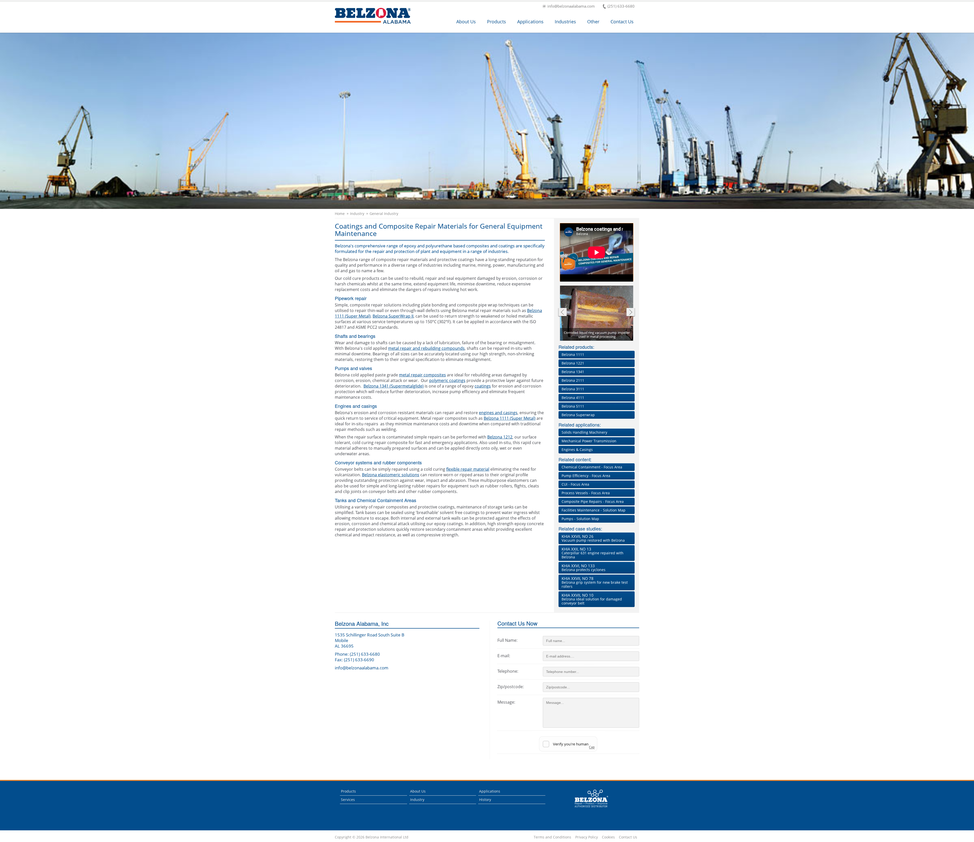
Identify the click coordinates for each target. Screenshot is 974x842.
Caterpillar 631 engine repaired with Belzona (592, 552)
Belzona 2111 (573, 380)
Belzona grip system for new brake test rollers (595, 582)
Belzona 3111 (573, 389)
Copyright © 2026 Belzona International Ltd (371, 837)
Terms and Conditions (552, 837)
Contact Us (622, 22)
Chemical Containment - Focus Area (592, 467)
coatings (483, 386)
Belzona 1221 (573, 363)
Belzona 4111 (573, 397)
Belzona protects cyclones (583, 567)
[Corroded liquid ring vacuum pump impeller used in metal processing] (597, 313)
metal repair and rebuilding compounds (426, 348)
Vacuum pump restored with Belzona (593, 538)
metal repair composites (422, 375)
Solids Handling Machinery (584, 432)
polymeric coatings (447, 380)
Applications (530, 22)
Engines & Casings (577, 449)
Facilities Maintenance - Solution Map (593, 510)
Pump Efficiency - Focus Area (586, 475)
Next (630, 312)
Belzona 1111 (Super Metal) (509, 418)
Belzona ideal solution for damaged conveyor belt (592, 599)
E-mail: (503, 655)
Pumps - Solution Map (580, 518)
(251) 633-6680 (621, 6)
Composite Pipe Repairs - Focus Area (593, 501)
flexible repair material (467, 469)
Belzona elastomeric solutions (390, 475)
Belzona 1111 (573, 354)
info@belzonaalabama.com (571, 6)
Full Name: (507, 640)
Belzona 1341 (573, 371)
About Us (466, 22)
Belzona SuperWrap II (393, 316)
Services (348, 799)
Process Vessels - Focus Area (586, 492)
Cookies (608, 837)
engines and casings (498, 412)
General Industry (384, 214)
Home (340, 214)
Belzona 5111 (573, 406)
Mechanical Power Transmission (589, 440)
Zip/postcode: (510, 686)
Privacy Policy (586, 837)
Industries (565, 22)
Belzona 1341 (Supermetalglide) (393, 386)
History (485, 799)
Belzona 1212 (499, 437)
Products (496, 22)
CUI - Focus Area (575, 484)
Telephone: (507, 671)
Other (593, 22)
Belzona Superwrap (578, 414)
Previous (562, 312)
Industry (357, 214)
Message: (506, 702)
